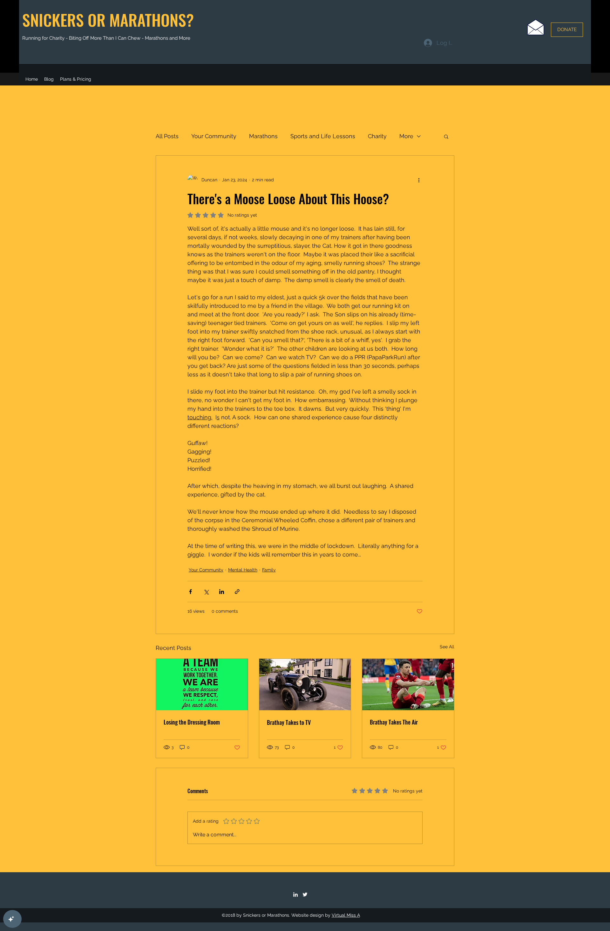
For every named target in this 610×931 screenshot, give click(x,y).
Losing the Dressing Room (192, 722)
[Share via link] (237, 592)
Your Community (213, 136)
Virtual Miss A (346, 915)
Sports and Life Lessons (322, 136)
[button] (446, 136)
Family (269, 569)
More (406, 136)
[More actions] (419, 180)
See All (447, 646)
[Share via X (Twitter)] (206, 592)
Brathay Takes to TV (289, 722)
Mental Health (242, 569)
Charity (377, 136)
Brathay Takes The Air (394, 722)
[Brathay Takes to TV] (305, 684)
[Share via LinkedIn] (222, 592)
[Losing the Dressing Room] (202, 684)
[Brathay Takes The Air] (408, 684)
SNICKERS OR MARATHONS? (108, 19)
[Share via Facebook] (190, 592)
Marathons (263, 136)
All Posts (167, 136)
